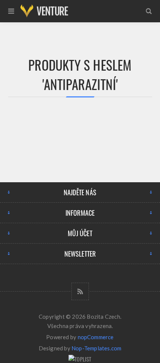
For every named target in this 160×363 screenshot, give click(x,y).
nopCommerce (96, 337)
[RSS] (80, 291)
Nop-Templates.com (96, 348)
